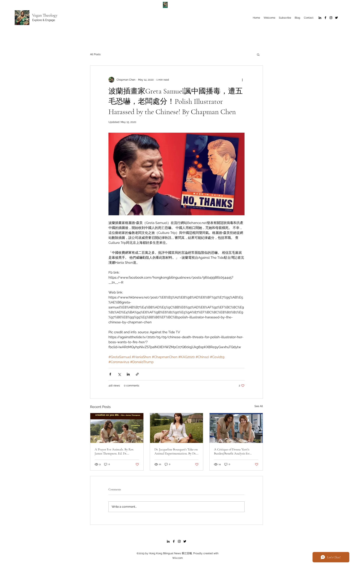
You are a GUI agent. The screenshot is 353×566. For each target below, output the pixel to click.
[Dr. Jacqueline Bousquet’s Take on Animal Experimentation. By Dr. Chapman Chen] (176, 428)
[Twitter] (336, 18)
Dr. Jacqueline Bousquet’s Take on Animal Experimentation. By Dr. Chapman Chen (176, 451)
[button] (258, 54)
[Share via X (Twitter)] (119, 374)
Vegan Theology (45, 15)
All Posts (95, 54)
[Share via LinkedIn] (128, 374)
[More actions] (242, 79)
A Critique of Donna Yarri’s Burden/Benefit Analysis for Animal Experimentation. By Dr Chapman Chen (234, 451)
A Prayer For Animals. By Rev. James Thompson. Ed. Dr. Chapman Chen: (114, 451)
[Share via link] (137, 374)
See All (258, 406)
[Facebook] (325, 18)
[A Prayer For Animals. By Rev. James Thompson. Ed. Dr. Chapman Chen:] (116, 428)
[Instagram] (331, 18)
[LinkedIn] (320, 18)
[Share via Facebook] (110, 374)
